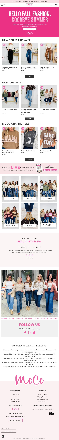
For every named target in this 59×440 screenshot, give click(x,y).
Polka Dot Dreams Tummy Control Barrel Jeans (47, 68)
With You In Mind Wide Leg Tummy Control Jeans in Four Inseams (29, 69)
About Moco (15, 397)
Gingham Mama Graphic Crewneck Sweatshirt (8, 151)
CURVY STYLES (10, 225)
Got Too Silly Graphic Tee (28, 151)
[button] (2, 5)
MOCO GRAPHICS (48, 198)
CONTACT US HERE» (15, 420)
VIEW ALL (29, 76)
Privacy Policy (15, 399)
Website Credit (42, 438)
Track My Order (42, 401)
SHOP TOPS (29, 198)
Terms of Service (15, 401)
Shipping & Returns (42, 397)
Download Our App (42, 399)
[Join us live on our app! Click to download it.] (29, 168)
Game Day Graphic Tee (46, 151)
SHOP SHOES (29, 225)
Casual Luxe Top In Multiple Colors (9, 110)
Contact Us (15, 394)
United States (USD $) (8, 431)
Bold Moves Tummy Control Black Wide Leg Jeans (9, 68)
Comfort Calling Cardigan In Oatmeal (47, 110)
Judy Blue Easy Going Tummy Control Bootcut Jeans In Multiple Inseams (29, 111)
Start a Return (42, 394)
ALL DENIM (11, 198)
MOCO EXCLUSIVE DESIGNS (48, 225)
